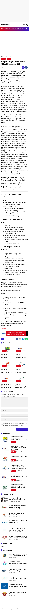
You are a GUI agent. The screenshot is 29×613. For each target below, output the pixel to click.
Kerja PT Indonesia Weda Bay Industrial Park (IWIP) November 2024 (17, 506)
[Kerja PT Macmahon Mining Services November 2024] (4, 530)
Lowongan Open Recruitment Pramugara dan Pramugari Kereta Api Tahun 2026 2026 (7, 386)
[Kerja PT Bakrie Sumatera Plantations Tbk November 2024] (4, 515)
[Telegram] (23, 339)
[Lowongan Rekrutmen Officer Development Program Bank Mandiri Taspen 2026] (4, 571)
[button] (24, 25)
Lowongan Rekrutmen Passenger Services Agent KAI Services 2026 (21, 356)
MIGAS (8, 59)
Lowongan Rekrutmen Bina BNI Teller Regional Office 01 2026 (18, 577)
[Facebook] (17, 339)
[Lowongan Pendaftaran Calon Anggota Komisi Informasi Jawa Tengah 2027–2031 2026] (4, 594)
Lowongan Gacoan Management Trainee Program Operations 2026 (18, 562)
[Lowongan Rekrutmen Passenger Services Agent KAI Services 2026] (21, 349)
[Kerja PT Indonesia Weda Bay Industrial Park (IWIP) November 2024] (4, 507)
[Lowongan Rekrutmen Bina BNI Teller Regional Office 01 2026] (4, 578)
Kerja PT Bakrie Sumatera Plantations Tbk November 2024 (17, 514)
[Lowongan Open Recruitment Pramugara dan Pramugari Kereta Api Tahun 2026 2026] (7, 379)
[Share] (26, 67)
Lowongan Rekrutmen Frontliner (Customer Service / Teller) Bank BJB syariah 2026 (21, 371)
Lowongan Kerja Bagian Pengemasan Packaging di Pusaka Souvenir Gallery (17, 498)
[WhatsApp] (26, 339)
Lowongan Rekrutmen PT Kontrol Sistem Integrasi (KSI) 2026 (17, 585)
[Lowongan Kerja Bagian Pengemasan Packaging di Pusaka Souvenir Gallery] (4, 499)
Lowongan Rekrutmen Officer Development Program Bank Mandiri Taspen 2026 (17, 570)
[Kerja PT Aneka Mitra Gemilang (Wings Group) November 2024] (4, 538)
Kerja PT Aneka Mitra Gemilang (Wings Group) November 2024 (18, 537)
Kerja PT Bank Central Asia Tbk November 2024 (18, 521)
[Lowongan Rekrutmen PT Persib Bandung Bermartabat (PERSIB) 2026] (7, 349)
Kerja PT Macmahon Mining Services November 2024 (17, 529)
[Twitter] (20, 339)
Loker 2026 (5, 25)
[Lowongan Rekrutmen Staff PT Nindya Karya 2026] (7, 364)
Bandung (4, 59)
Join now (4, 329)
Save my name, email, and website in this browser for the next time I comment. (15, 424)
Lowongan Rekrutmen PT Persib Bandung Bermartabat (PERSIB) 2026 (7, 356)
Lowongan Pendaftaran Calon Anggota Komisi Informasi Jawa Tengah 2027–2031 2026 (18, 593)
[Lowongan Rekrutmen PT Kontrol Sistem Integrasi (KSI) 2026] (4, 586)
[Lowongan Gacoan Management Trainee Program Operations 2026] (4, 563)
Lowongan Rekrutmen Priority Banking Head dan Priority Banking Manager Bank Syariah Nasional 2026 (20, 386)
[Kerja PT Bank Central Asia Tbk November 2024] (4, 522)
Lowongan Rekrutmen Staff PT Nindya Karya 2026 (7, 371)
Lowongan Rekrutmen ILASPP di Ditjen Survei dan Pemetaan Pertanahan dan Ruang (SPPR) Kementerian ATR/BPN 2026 (18, 554)
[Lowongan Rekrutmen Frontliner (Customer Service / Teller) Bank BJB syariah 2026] (21, 364)
